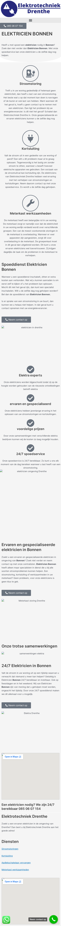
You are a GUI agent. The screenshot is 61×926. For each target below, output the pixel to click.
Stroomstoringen (10, 849)
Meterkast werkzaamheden (15, 869)
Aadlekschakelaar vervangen (16, 862)
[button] (30, 20)
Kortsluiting (7, 856)
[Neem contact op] (53, 919)
